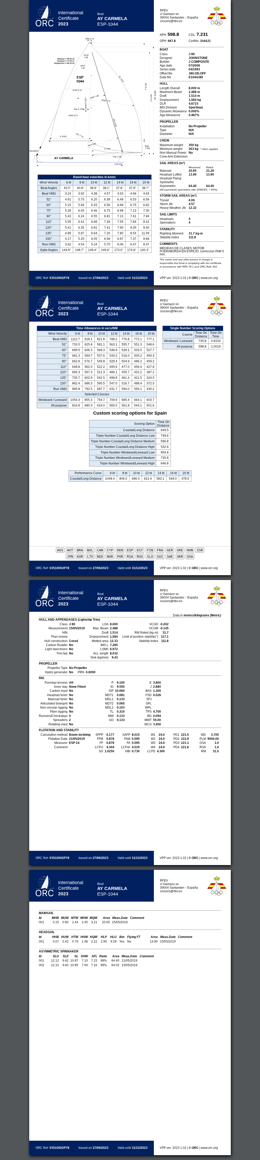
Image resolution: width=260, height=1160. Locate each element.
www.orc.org (209, 278)
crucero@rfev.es (171, 21)
